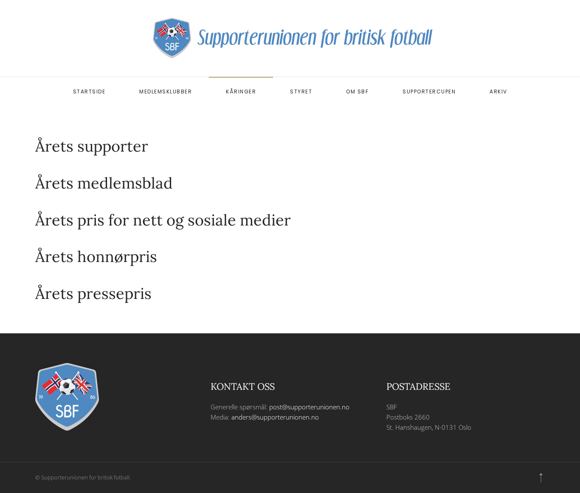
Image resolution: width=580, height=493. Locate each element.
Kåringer (241, 91)
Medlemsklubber (165, 91)
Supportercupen (429, 91)
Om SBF (357, 91)
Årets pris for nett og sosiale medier (163, 220)
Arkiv (498, 91)
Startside (89, 91)
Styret (301, 91)
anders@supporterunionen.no (275, 417)
